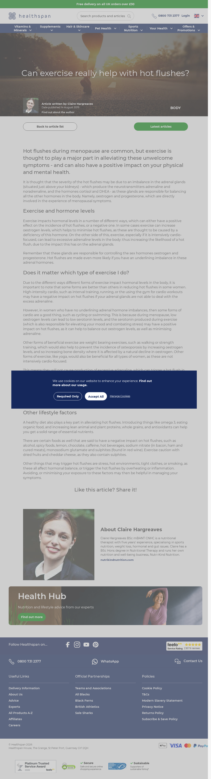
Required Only (68, 396)
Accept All (96, 396)
